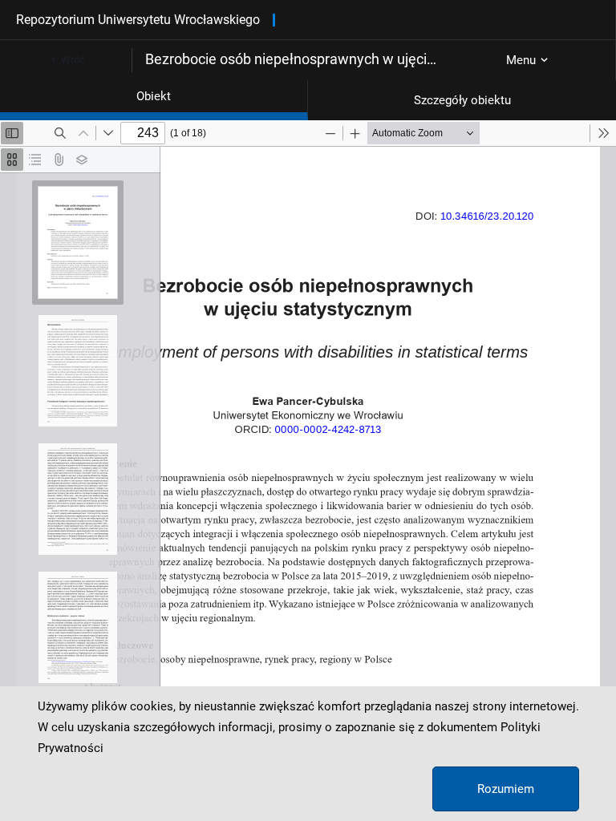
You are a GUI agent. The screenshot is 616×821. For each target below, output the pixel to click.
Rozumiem (505, 789)
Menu (521, 60)
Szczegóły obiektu (462, 100)
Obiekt (153, 96)
